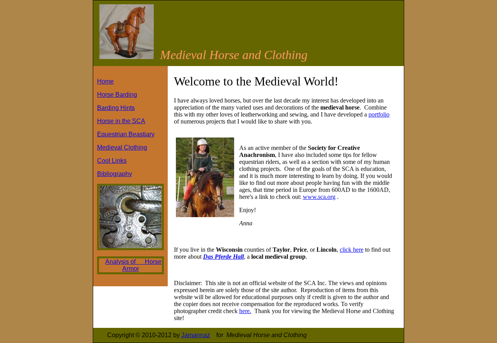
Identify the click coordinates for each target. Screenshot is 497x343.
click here (351, 249)
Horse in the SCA (121, 121)
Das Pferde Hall (223, 256)
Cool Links (112, 160)
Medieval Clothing (122, 147)
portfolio (378, 114)
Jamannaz (195, 335)
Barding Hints (116, 107)
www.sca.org (319, 196)
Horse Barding (117, 94)
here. (245, 311)
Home (105, 81)
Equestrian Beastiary (126, 134)
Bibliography (114, 174)
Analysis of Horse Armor (133, 265)
